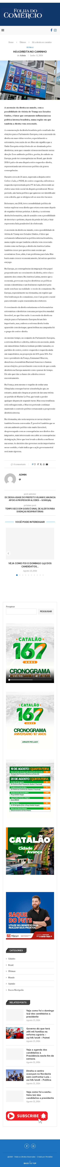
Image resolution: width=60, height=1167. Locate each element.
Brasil (11, 965)
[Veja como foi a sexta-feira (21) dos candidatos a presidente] (14, 1096)
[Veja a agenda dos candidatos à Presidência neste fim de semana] (14, 1054)
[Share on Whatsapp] (44, 464)
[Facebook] (51, 30)
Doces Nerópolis (16, 990)
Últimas (23, 42)
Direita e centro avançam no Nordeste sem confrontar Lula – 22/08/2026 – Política (38, 1075)
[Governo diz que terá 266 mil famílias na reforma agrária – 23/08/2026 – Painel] (14, 1033)
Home (11, 42)
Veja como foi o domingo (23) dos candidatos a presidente (40, 1013)
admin (23, 55)
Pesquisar (10, 606)
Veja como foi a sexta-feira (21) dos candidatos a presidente (40, 1095)
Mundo (11, 977)
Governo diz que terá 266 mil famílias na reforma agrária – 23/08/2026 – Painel (38, 1033)
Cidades (11, 958)
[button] (8, 553)
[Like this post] (35, 464)
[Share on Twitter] (41, 464)
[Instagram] (55, 30)
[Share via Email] (47, 464)
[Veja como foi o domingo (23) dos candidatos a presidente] (30, 543)
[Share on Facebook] (38, 464)
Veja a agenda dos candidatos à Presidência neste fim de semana (40, 1054)
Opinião (11, 983)
